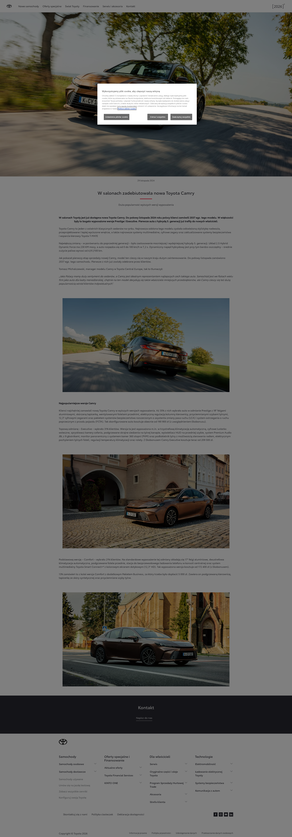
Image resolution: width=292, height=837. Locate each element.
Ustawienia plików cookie (116, 117)
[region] (147, 104)
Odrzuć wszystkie (157, 117)
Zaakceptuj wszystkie (181, 117)
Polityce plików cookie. (127, 108)
